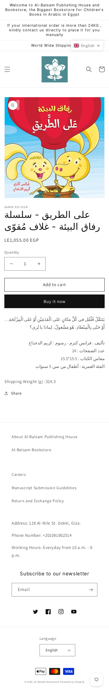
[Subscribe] (90, 590)
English (52, 650)
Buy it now (55, 301)
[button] (7, 69)
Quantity (11, 252)
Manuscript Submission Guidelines (44, 487)
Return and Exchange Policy (38, 500)
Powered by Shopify (72, 681)
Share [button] (16, 393)
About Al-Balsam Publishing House (44, 436)
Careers (19, 474)
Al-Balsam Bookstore (31, 449)
